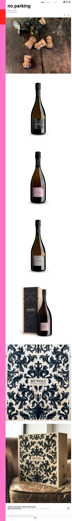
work (42, 2)
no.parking (19, 6)
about (49, 2)
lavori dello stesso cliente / (20, 516)
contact (56, 2)
